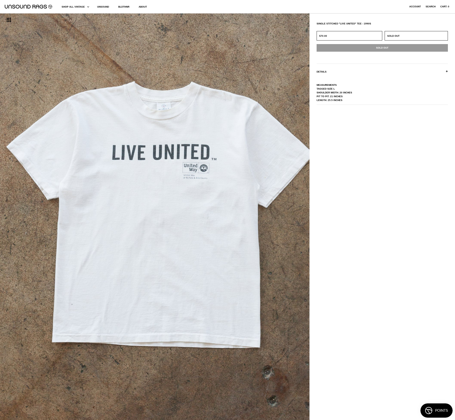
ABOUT (143, 6)
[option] (77, 217)
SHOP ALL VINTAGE (73, 6)
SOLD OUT (393, 36)
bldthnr (123, 6)
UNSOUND (103, 6)
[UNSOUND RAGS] (28, 7)
